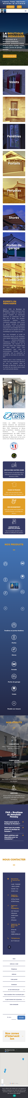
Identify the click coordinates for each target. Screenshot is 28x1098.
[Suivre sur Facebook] (9, 947)
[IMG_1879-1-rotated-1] (14, 407)
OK (14, 1095)
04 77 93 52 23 (20, 3)
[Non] (26, 1092)
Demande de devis (10, 56)
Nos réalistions (10, 6)
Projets (19, 6)
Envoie (21, 1017)
